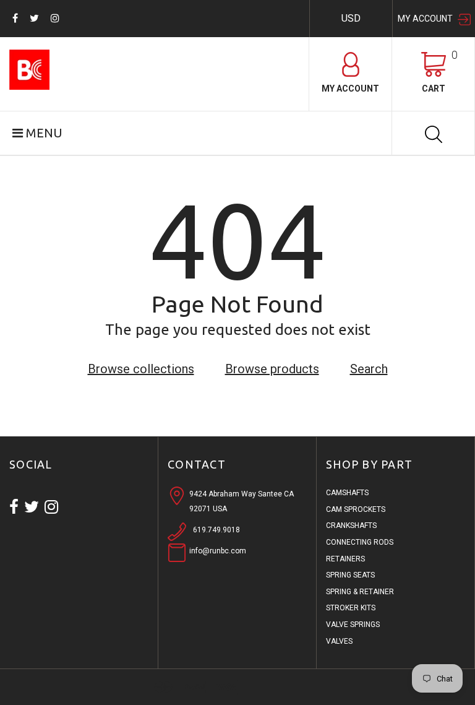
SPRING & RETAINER (360, 591)
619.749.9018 (216, 530)
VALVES (339, 641)
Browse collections (141, 368)
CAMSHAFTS (347, 492)
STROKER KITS (350, 607)
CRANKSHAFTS (351, 525)
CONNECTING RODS (359, 542)
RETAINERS (345, 559)
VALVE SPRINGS (353, 624)
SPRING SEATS (350, 575)
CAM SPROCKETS (355, 509)
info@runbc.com (217, 551)
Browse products (272, 368)
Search (369, 368)
